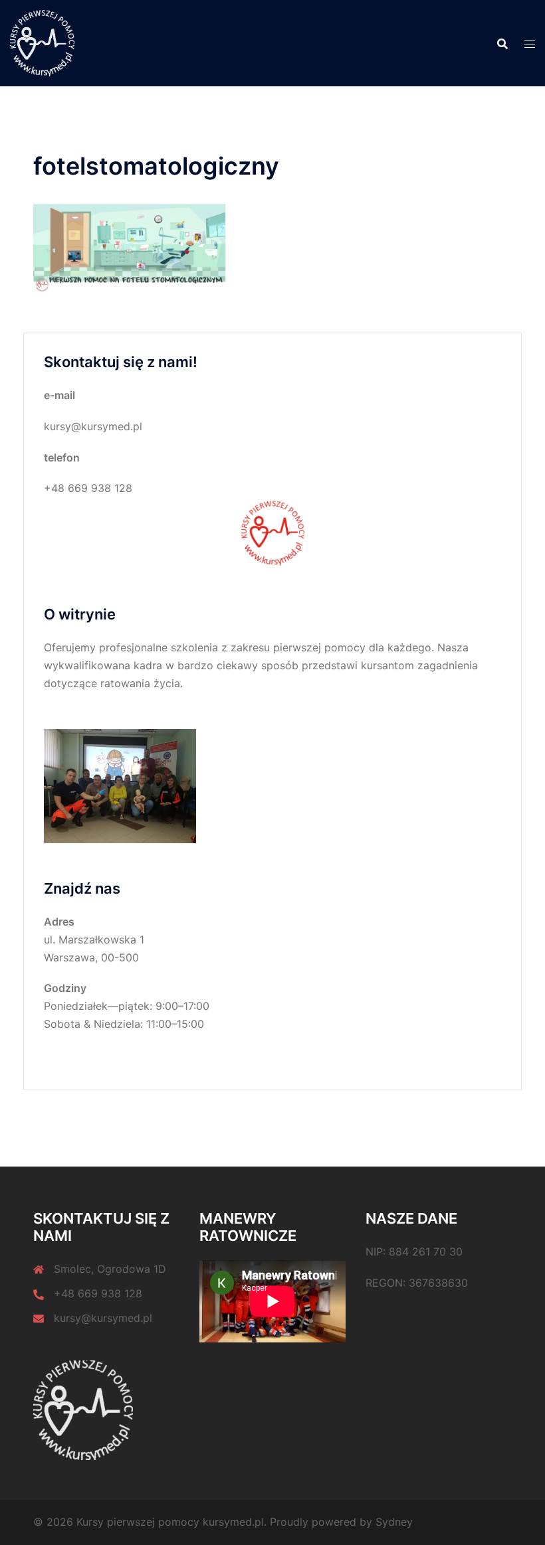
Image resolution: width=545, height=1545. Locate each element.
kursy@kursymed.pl (103, 1318)
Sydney (394, 1521)
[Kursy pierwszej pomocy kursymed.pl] (42, 41)
